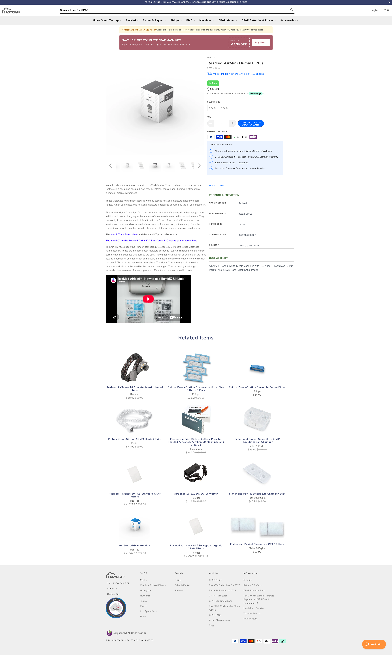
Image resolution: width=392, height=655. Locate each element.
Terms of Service (251, 613)
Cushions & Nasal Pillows (153, 585)
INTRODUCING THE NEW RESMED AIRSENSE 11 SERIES (219, 2)
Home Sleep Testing (106, 20)
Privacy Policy (250, 618)
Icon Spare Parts (148, 611)
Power (143, 606)
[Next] (199, 105)
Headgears (145, 590)
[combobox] (177, 10)
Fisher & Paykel (153, 20)
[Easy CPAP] (31, 10)
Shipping (247, 580)
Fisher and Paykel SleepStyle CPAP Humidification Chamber (257, 419)
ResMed (131, 20)
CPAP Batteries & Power (258, 20)
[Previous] (111, 105)
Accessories (288, 20)
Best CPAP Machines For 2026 (224, 585)
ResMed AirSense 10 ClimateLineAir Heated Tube (135, 367)
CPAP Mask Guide (218, 595)
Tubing (143, 600)
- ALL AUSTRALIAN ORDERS (167, 2)
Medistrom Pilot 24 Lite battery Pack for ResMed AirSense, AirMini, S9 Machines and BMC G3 (196, 419)
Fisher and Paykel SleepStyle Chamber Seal (257, 474)
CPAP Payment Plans (254, 590)
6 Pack (224, 108)
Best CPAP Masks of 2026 (222, 590)
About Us (112, 588)
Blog (211, 625)
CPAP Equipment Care (220, 600)
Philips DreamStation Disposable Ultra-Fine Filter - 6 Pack (196, 367)
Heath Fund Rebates (253, 608)
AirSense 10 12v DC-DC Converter (196, 474)
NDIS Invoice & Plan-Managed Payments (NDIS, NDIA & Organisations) (258, 599)
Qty (209, 117)
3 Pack (212, 108)
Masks (143, 580)
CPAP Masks (227, 20)
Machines (205, 20)
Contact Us (113, 594)
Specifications (216, 185)
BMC (189, 20)
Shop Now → (260, 42)
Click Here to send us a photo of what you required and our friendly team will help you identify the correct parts (209, 29)
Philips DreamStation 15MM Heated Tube (135, 419)
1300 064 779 (121, 583)
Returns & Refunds (252, 585)
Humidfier (145, 595)
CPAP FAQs (215, 615)
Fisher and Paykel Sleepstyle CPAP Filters (257, 525)
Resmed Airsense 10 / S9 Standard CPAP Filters (135, 474)
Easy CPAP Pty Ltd (123, 640)
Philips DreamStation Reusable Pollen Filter (257, 367)
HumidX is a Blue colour (124, 234)
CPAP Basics (215, 580)
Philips (175, 20)
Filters (143, 616)
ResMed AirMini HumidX (135, 525)
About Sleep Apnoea (219, 620)
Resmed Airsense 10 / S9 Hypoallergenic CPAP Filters (196, 525)
